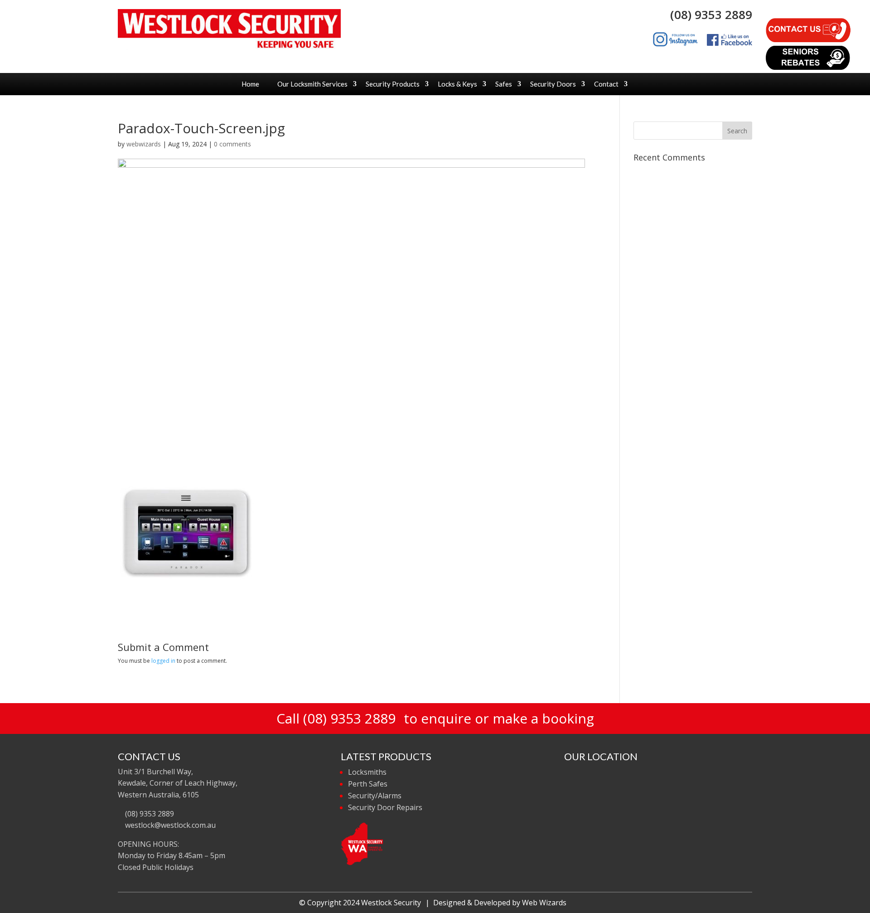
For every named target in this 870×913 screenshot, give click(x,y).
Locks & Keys (457, 84)
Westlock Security (391, 903)
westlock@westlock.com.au (169, 825)
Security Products (393, 84)
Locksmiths (367, 772)
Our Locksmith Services (312, 84)
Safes (503, 84)
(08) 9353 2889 (708, 14)
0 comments (232, 144)
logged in (163, 661)
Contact (606, 84)
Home (250, 84)
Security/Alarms (374, 796)
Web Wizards (544, 903)
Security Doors (553, 84)
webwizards (143, 144)
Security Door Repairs (385, 807)
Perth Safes (367, 784)
